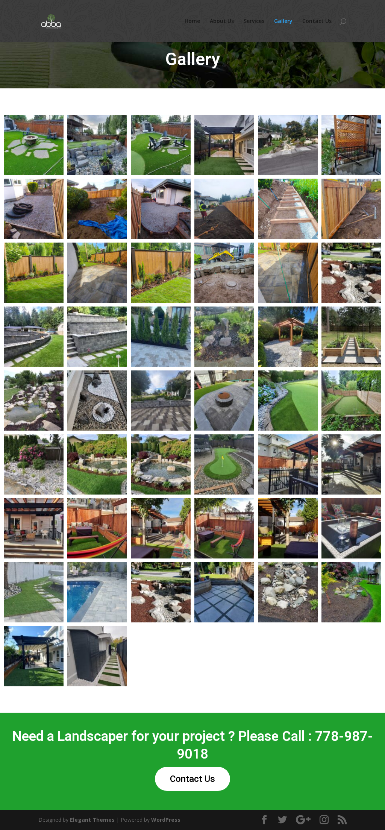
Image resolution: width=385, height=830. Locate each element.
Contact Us (317, 21)
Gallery (283, 21)
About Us (222, 21)
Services (254, 21)
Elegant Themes (92, 819)
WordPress (165, 819)
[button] (34, 145)
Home (192, 21)
